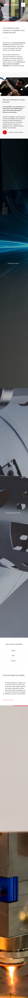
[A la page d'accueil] (11, 4)
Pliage (13, 655)
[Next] (24, 699)
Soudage (13, 650)
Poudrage (13, 660)
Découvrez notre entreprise (16, 132)
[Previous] (20, 699)
